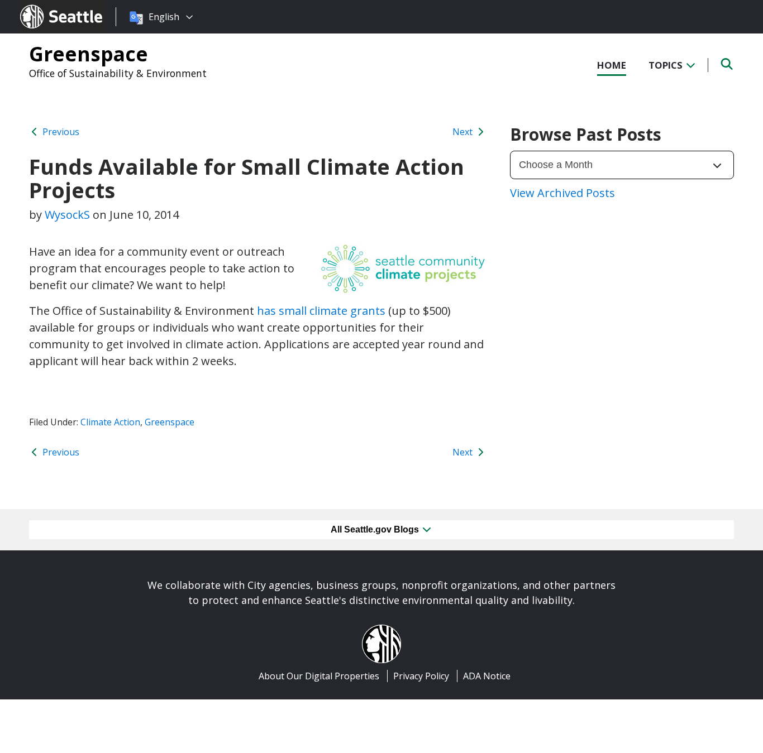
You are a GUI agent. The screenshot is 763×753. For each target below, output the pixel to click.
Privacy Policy (421, 676)
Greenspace (88, 53)
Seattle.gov (44, 6)
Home (611, 65)
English (164, 17)
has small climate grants (321, 310)
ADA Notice (487, 676)
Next (463, 132)
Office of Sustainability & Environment (118, 73)
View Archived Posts (562, 192)
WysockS (67, 214)
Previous (59, 132)
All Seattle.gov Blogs (376, 529)
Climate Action (110, 422)
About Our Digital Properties (319, 676)
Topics (666, 65)
